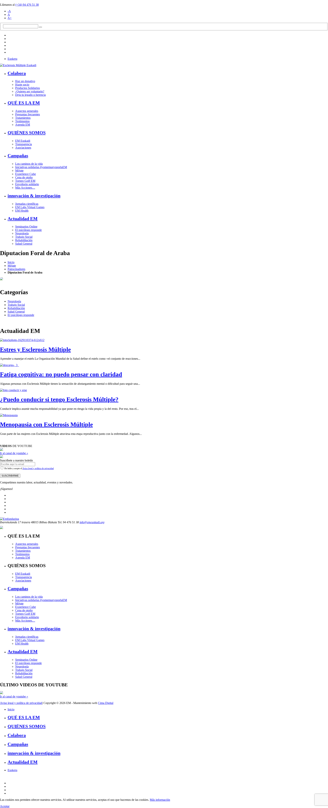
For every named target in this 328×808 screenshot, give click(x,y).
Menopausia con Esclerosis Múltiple (46, 424)
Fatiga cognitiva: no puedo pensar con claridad (61, 374)
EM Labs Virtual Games (29, 207)
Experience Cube (25, 174)
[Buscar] (40, 27)
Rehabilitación (23, 240)
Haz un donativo (25, 81)
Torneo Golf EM (25, 180)
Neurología (22, 233)
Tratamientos (23, 117)
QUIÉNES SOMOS (27, 132)
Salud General (23, 243)
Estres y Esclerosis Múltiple (35, 349)
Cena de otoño (24, 177)
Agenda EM (22, 124)
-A (9, 11)
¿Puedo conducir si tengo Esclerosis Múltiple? (59, 399)
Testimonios (22, 121)
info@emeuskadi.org (92, 522)
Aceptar (4, 806)
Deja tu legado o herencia (30, 94)
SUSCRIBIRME (10, 475)
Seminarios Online (26, 226)
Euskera (12, 58)
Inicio (11, 262)
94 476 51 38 (27, 4)
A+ (10, 18)
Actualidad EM (23, 218)
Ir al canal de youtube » (14, 453)
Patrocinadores (16, 269)
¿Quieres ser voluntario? (29, 91)
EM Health (21, 210)
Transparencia (23, 144)
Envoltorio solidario (27, 184)
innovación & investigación (34, 195)
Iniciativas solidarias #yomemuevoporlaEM (41, 167)
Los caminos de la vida (29, 163)
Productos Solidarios (27, 88)
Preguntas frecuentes (27, 114)
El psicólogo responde (28, 230)
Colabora (17, 73)
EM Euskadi (22, 140)
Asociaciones (23, 147)
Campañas (18, 155)
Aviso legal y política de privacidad (38, 468)
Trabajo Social (23, 236)
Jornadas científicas (26, 203)
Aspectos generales (26, 111)
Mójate (19, 170)
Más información (160, 799)
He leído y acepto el (29, 468)
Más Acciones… (25, 187)
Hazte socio (22, 84)
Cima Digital (105, 703)
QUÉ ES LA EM (24, 102)
